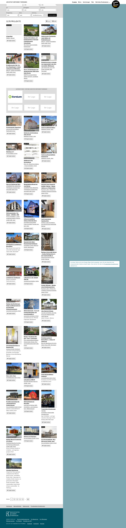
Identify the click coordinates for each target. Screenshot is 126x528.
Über (92, 2)
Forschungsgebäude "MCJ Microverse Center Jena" (48, 440)
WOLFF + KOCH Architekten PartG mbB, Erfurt (48, 42)
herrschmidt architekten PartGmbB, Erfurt (12, 130)
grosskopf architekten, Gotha (31, 281)
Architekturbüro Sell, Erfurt (13, 377)
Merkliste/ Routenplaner (102, 2)
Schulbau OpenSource (12, 470)
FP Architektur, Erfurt (11, 153)
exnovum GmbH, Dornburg (13, 349)
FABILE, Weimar (10, 38)
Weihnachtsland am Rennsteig (29, 402)
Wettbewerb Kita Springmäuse (28, 161)
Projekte (74, 2)
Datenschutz (26, 506)
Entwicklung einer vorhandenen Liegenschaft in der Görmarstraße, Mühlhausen (49, 64)
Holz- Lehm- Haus (11, 376)
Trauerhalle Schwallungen (48, 409)
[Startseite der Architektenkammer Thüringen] (31, 514)
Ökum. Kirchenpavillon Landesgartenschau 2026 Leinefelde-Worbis (31, 71)
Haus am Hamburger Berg (13, 184)
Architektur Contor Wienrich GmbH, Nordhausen (31, 246)
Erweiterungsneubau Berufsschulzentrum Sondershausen (13, 403)
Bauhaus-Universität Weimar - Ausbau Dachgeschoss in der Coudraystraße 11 (49, 253)
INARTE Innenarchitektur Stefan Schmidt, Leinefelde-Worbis (31, 76)
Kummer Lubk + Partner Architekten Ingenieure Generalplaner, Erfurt (49, 191)
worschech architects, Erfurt (13, 311)
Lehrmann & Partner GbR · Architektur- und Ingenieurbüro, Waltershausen (31, 406)
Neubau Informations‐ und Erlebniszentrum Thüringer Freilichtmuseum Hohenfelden (31, 40)
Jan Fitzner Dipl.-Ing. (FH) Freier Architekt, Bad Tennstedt (48, 69)
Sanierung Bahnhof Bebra (48, 127)
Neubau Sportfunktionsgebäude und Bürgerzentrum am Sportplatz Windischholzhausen (13, 306)
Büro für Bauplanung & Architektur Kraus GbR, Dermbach (49, 344)
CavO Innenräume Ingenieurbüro (46, 220)
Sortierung (34, 13)
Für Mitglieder (43, 519)
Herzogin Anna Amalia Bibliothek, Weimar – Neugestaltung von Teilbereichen (48, 186)
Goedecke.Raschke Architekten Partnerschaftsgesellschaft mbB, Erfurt (13, 444)
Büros (79, 2)
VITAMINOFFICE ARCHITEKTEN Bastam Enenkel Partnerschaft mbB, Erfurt (13, 187)
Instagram (36, 523)
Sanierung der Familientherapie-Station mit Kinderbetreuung (48, 38)
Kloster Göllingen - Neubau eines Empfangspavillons (48, 286)
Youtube (42, 523)
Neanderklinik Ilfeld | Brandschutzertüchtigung (30, 242)
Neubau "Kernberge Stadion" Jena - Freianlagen (30, 337)
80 (28, 499)
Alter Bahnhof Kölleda (47, 311)
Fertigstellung (9, 13)
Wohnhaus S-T (10, 152)
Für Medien (19, 521)
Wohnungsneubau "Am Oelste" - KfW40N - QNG (12, 214)
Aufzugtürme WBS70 (29, 380)
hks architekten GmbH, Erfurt (13, 407)
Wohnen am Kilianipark (30, 436)
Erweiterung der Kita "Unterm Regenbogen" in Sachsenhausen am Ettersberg (13, 66)
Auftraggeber (26, 7)
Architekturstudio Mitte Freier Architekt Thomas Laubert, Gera (31, 224)
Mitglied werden (10, 521)
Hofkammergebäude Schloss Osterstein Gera (30, 219)
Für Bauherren (34, 519)
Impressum (9, 506)
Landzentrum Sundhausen (13, 277)
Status (20, 13)
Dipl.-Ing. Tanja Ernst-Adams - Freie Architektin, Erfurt (31, 165)
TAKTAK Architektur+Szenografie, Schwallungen (47, 412)
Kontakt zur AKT (27, 521)
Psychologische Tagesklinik (13, 127)
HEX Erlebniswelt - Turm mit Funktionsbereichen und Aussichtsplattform (31, 312)
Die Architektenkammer (23, 519)
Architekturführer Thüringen (16, 2)
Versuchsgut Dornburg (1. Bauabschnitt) (13, 346)
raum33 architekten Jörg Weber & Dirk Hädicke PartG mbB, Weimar (48, 314)
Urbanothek (9, 36)
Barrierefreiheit (17, 506)
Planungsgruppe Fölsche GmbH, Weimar (47, 258)
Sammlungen (86, 2)
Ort (7, 7)
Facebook (29, 523)
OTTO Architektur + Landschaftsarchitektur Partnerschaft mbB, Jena (13, 218)
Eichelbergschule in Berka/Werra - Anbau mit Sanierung (48, 339)
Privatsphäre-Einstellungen (111, 264)
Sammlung (42, 7)
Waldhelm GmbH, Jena (30, 136)
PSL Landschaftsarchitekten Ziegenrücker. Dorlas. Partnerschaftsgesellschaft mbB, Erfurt (31, 342)
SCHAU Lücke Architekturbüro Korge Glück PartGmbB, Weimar (48, 224)
